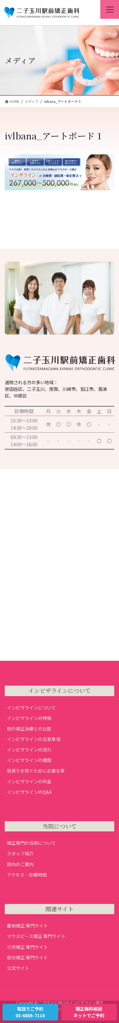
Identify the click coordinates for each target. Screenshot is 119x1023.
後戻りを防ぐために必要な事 (36, 770)
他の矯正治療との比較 (29, 728)
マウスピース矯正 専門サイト (36, 936)
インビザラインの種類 (29, 760)
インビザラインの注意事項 (33, 739)
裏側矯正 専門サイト (27, 925)
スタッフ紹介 (20, 853)
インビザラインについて (31, 707)
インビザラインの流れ (29, 749)
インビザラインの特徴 (29, 718)
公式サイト (18, 968)
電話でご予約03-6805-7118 (30, 1012)
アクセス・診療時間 (27, 874)
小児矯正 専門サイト (27, 947)
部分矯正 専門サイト (27, 957)
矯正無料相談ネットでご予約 (88, 1012)
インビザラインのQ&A (29, 792)
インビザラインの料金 (29, 781)
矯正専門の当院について (31, 843)
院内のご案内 (20, 864)
